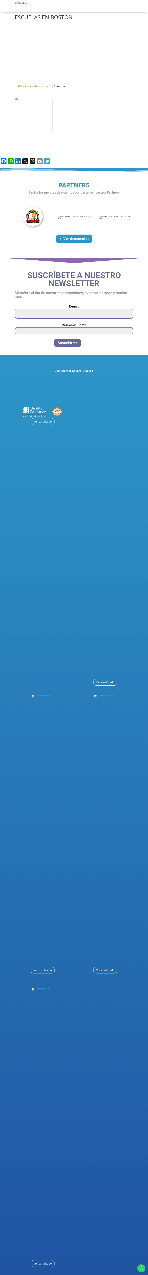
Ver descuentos (76, 239)
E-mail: (74, 306)
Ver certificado (43, 421)
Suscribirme (68, 343)
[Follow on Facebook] (63, 382)
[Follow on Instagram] (73, 382)
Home (25, 86)
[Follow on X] (83, 382)
